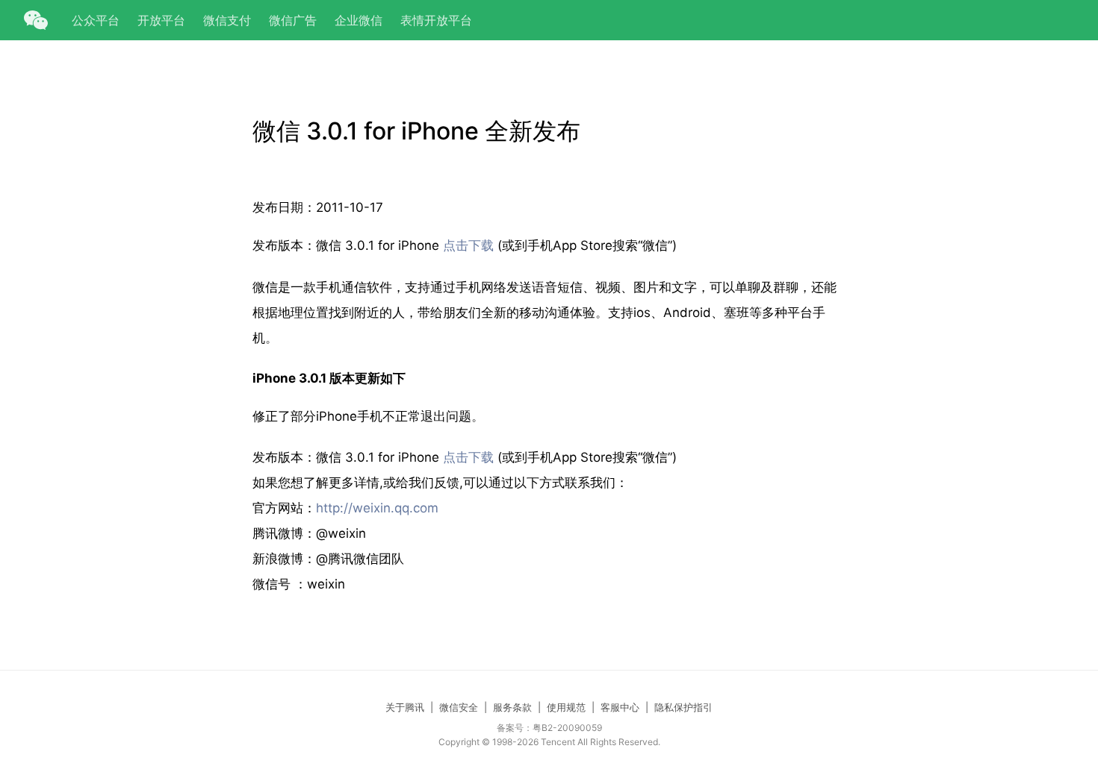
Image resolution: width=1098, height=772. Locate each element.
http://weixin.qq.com (377, 507)
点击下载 (468, 245)
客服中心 (620, 707)
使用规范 (566, 707)
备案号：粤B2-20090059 (549, 727)
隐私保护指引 (683, 707)
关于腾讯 (404, 707)
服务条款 (512, 707)
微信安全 (458, 707)
